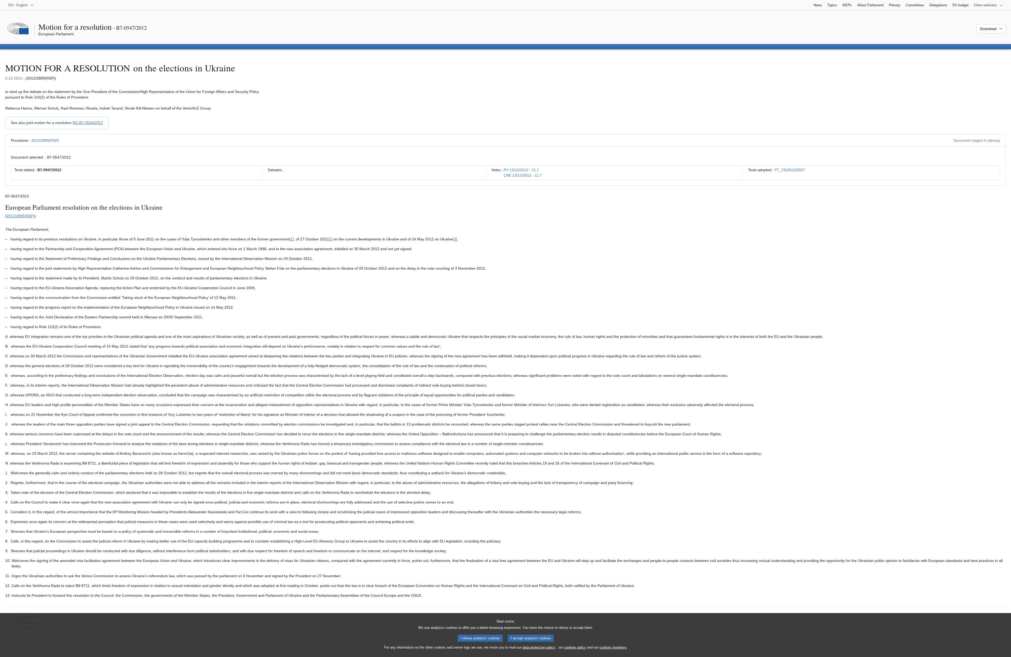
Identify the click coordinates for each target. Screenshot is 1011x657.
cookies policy (575, 647)
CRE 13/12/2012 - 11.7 (523, 175)
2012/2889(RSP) (45, 140)
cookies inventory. (613, 647)
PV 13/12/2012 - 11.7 (521, 170)
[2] (330, 239)
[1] (292, 239)
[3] (455, 239)
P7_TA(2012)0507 (790, 170)
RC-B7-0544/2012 (88, 123)
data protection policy (539, 647)
